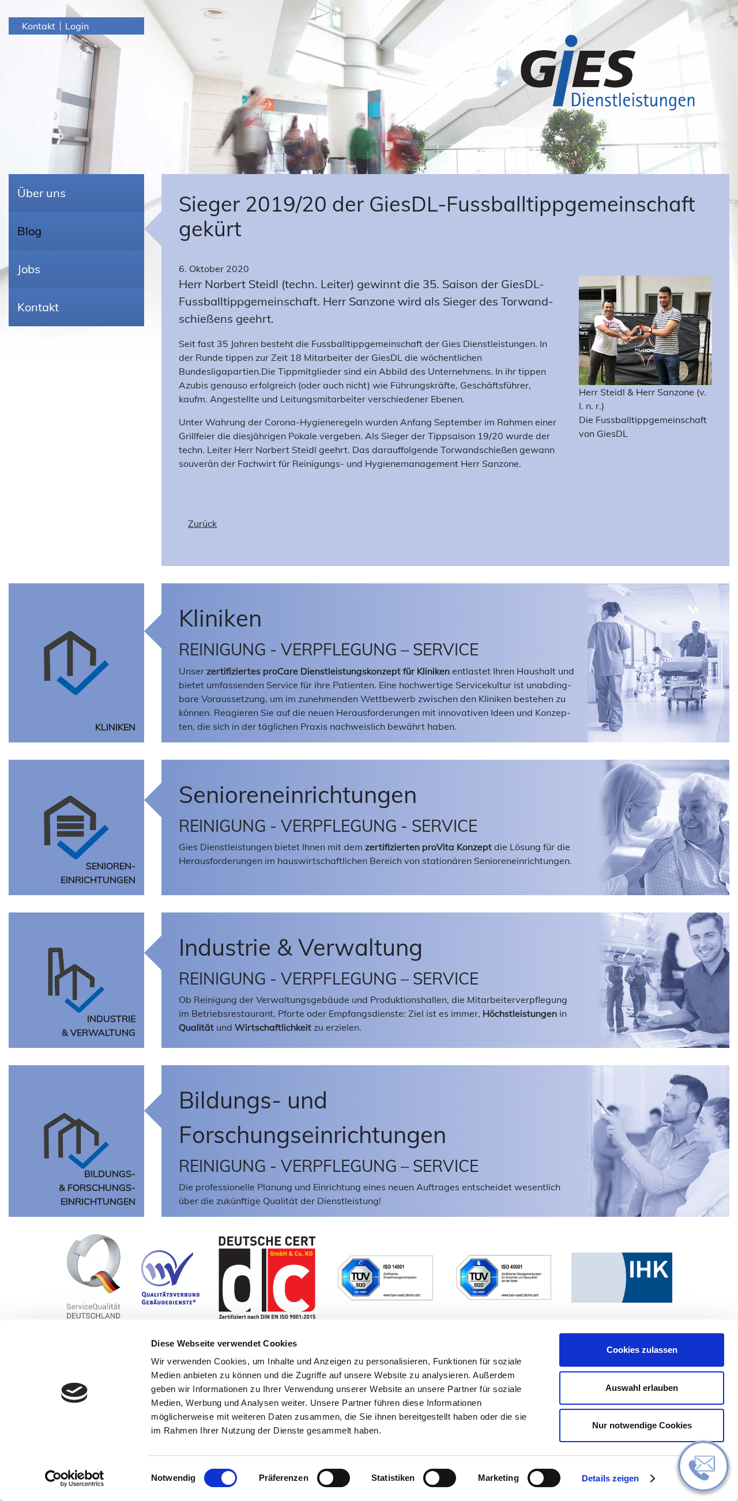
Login (77, 26)
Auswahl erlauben (641, 1388)
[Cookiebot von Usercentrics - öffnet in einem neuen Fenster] (74, 1478)
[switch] (333, 1478)
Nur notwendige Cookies (642, 1425)
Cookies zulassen (642, 1350)
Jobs (28, 269)
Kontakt (38, 26)
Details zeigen (610, 1478)
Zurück (202, 523)
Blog (29, 231)
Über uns (41, 193)
